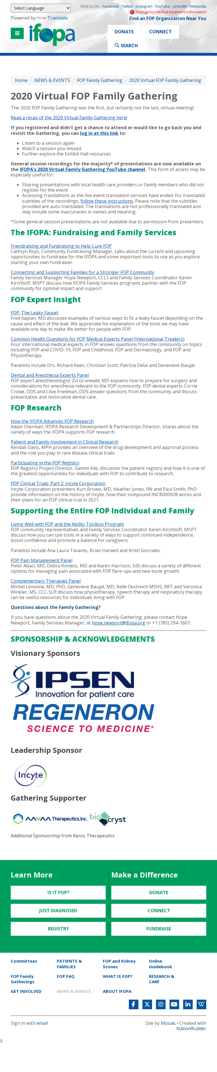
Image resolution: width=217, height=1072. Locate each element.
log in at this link (99, 133)
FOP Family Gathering (99, 80)
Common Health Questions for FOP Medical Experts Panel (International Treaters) (98, 339)
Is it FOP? (58, 892)
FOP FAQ (66, 976)
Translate (57, 18)
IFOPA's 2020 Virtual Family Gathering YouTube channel (82, 169)
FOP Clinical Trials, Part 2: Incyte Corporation (58, 483)
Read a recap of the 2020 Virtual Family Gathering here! (69, 117)
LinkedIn (180, 6)
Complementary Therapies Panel (46, 581)
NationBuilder (191, 1028)
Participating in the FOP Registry (45, 463)
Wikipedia (198, 6)
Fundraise (158, 929)
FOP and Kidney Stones (119, 963)
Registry (58, 929)
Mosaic (168, 1023)
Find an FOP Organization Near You (167, 18)
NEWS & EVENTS (52, 80)
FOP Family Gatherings (22, 978)
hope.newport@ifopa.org (118, 623)
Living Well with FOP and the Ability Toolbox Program (67, 524)
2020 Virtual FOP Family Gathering (165, 80)
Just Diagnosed (58, 910)
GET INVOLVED (26, 991)
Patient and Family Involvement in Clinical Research (64, 442)
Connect (160, 32)
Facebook (111, 6)
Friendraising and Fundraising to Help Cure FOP (61, 246)
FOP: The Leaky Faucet (34, 313)
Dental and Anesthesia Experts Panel (50, 375)
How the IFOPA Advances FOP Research (52, 421)
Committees (24, 961)
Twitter (127, 6)
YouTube (162, 6)
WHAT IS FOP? (118, 976)
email (42, 1023)
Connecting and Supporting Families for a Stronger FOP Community (82, 272)
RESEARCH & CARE (161, 978)
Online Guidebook (160, 963)
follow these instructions (107, 201)
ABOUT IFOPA (117, 991)
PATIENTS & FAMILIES (69, 963)
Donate (124, 32)
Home (21, 80)
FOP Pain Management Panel (41, 560)
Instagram (144, 6)
